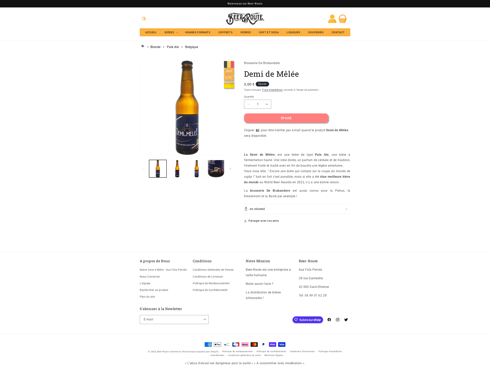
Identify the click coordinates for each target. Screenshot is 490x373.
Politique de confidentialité (271, 351)
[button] (144, 19)
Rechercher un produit (154, 290)
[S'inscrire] (204, 319)
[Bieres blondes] (229, 85)
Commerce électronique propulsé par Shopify (194, 351)
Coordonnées (218, 355)
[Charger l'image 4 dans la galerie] (216, 168)
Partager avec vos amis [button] (263, 220)
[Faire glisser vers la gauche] (144, 169)
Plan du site (147, 296)
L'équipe (145, 283)
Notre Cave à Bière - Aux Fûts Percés (163, 269)
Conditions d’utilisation (302, 351)
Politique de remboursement (237, 351)
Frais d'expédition (272, 90)
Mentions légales (274, 355)
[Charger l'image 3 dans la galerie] (196, 168)
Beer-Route (163, 351)
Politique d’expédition (330, 351)
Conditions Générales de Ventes (213, 269)
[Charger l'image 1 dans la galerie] (158, 168)
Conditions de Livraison (208, 276)
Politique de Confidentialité (210, 290)
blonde (155, 47)
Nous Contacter (150, 276)
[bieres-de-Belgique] (229, 64)
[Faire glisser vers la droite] (230, 169)
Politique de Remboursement (211, 283)
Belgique (191, 47)
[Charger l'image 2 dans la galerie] (177, 168)
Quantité (249, 96)
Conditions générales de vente (244, 355)
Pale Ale (173, 47)
